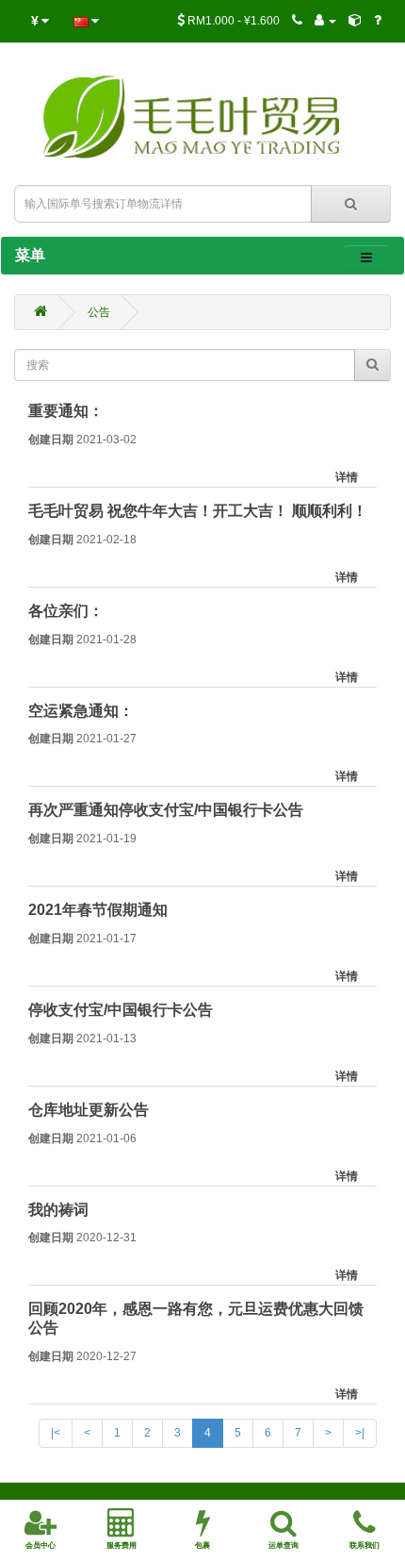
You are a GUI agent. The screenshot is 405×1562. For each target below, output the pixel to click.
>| (359, 1432)
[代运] (355, 20)
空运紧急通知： (81, 711)
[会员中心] (325, 20)
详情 (346, 477)
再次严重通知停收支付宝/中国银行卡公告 (165, 810)
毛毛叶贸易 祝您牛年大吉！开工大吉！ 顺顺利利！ (197, 511)
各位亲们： (66, 611)
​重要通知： (66, 411)
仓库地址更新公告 (88, 1110)
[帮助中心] (377, 20)
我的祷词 (58, 1210)
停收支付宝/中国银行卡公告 (120, 1010)
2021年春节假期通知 (98, 910)
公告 (99, 312)
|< (55, 1432)
